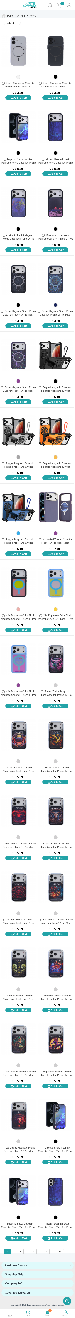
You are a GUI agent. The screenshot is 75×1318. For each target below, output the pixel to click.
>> (59, 1251)
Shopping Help (14, 1274)
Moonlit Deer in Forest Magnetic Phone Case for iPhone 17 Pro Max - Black (55, 162)
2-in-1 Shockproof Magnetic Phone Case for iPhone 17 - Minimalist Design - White (19, 86)
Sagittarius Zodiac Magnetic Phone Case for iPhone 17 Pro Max (56, 1075)
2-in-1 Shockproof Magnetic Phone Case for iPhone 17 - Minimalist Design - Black (56, 86)
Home (10, 15)
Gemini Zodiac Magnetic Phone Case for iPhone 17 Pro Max (18, 999)
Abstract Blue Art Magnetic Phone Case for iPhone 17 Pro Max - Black (18, 239)
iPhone (32, 15)
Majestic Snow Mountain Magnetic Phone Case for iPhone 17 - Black (55, 1151)
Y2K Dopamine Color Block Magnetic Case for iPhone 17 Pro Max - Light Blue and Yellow (55, 619)
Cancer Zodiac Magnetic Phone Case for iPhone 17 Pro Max (18, 771)
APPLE (21, 15)
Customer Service (16, 1265)
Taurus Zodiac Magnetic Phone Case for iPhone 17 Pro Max (56, 695)
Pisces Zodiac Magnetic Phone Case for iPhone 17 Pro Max (56, 771)
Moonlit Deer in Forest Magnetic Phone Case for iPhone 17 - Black (55, 1227)
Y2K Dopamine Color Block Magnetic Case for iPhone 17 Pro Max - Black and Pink (18, 619)
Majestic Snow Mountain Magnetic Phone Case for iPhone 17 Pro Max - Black (18, 162)
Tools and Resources (17, 1292)
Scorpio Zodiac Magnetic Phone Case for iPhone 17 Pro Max (18, 923)
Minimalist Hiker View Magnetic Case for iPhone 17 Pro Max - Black (55, 239)
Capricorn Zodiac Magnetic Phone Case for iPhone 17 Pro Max (56, 847)
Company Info (14, 1283)
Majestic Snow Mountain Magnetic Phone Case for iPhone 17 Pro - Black (18, 1227)
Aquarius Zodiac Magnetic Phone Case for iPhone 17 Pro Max (56, 999)
